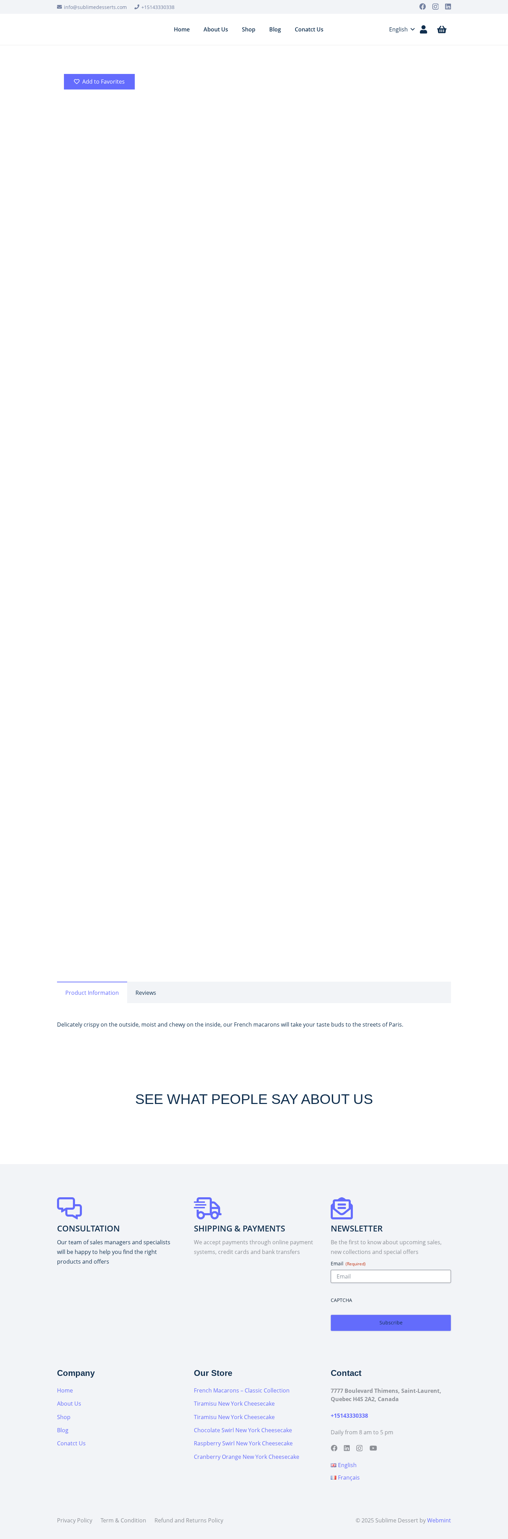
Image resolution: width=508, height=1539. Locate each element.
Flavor (233, 547)
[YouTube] (373, 1448)
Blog (62, 1430)
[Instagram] (435, 6)
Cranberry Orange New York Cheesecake (246, 1457)
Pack (231, 568)
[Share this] (233, 632)
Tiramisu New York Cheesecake (234, 1403)
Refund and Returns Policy (188, 1520)
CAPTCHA (341, 1300)
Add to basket (280, 591)
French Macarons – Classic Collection (242, 1390)
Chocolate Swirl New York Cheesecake (243, 1430)
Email (348, 1263)
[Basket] (442, 29)
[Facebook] (422, 6)
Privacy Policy (74, 1520)
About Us (69, 1403)
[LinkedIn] (448, 6)
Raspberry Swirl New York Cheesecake (243, 1443)
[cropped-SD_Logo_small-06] (87, 29)
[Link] (423, 29)
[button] (397, 29)
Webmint (439, 1520)
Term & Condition (123, 1520)
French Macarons (262, 369)
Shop (63, 1417)
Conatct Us (71, 1443)
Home (231, 369)
